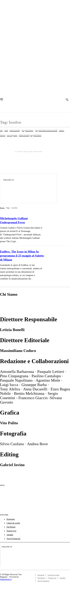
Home (2, 208)
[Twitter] (4, 198)
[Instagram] (4, 189)
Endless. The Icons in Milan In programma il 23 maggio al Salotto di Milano (22, 255)
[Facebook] (4, 184)
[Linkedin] (4, 193)
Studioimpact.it (6, 579)
